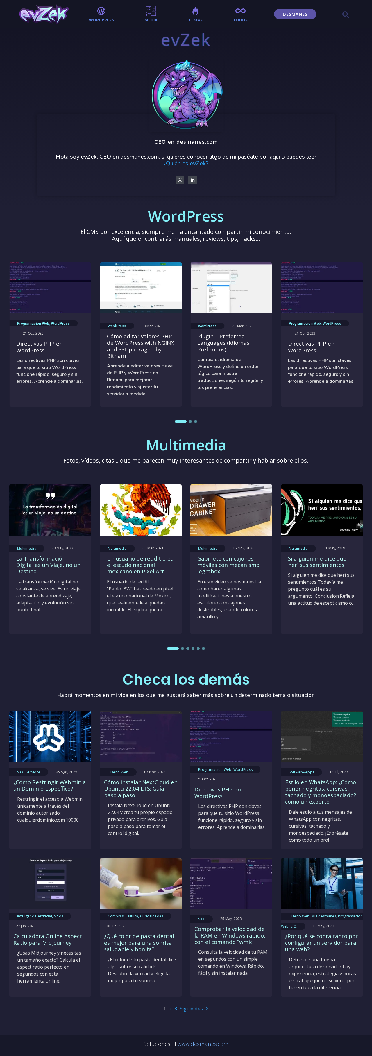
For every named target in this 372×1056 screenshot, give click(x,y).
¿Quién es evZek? (186, 163)
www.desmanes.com (203, 1044)
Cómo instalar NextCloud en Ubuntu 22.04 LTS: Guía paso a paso (141, 788)
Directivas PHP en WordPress (39, 346)
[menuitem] (101, 13)
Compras (116, 916)
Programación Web (33, 324)
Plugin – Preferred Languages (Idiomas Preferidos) (223, 343)
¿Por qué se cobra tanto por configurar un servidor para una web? (321, 942)
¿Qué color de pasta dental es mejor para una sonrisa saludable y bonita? (139, 942)
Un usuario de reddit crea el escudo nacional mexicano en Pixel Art (140, 565)
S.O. (20, 772)
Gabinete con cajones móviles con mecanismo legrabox (228, 565)
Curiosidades (151, 916)
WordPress (60, 324)
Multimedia (26, 548)
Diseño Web (118, 772)
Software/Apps (301, 772)
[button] (181, 421)
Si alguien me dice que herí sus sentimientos (317, 561)
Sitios (58, 916)
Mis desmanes (324, 916)
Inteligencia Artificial (34, 916)
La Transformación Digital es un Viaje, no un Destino (48, 565)
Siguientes (191, 1008)
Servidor (33, 772)
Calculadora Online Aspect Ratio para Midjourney (47, 939)
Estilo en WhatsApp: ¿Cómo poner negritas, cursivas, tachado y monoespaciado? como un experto (320, 791)
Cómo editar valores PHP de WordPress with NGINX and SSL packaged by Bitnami (140, 346)
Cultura (132, 916)
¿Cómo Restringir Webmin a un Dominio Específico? (49, 785)
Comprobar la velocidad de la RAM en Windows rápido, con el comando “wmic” (229, 935)
